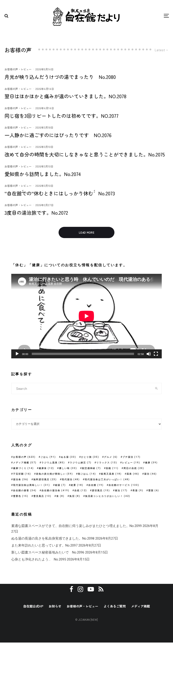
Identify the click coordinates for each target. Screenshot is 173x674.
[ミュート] (148, 354)
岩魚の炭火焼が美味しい (54, 474)
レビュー (131, 462)
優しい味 (68, 468)
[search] (156, 388)
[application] (86, 316)
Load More (86, 232)
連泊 (121, 490)
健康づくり (23, 468)
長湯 (137, 490)
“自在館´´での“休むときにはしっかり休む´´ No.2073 (60, 193)
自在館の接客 (24, 490)
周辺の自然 (133, 468)
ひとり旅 (90, 457)
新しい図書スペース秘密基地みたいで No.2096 (47, 552)
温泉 (133, 474)
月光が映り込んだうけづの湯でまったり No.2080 (60, 77)
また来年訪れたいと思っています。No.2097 (44, 545)
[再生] (17, 354)
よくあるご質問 (115, 606)
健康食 (46, 468)
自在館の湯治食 (55, 490)
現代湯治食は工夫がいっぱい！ (107, 479)
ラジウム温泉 (53, 462)
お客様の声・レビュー (18, 69)
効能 (112, 468)
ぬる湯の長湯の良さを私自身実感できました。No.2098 (52, 538)
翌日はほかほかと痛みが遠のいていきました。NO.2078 (65, 96)
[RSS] (101, 589)
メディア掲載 (24, 462)
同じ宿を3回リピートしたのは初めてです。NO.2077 (61, 115)
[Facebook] (71, 589)
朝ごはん (87, 474)
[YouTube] (90, 589)
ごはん (48, 457)
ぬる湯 (68, 457)
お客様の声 (24, 457)
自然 (80, 490)
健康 (151, 462)
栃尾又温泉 (111, 474)
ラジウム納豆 (80, 462)
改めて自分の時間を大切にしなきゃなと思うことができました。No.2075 (85, 154)
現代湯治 (71, 479)
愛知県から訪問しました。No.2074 (43, 174)
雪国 (153, 490)
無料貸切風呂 (45, 479)
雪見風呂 (42, 496)
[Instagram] (80, 589)
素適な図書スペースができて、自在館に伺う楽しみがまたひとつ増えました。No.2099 (76, 526)
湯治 (150, 474)
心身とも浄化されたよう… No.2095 (38, 559)
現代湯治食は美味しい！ (31, 485)
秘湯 (60, 485)
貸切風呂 (101, 490)
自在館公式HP (33, 606)
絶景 (77, 485)
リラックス (106, 462)
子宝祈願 (22, 474)
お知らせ (55, 606)
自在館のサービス (124, 485)
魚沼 (74, 496)
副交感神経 (91, 468)
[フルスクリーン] (156, 354)
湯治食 (20, 479)
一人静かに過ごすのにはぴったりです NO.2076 (58, 135)
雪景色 (20, 496)
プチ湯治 (132, 457)
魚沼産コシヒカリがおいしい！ (107, 496)
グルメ (111, 457)
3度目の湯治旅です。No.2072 (36, 212)
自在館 (96, 485)
